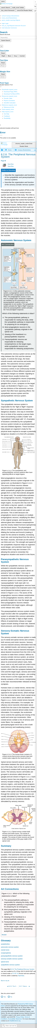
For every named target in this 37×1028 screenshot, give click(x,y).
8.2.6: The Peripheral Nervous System (22, 969)
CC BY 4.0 (15, 973)
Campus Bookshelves (24, 150)
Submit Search (5, 40)
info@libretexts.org (14, 1020)
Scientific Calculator (10, 102)
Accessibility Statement (15, 1019)
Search (4, 1025)
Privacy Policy (20, 1017)
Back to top (4, 980)
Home (10, 150)
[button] (7, 116)
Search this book (5, 34)
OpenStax (11, 164)
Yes (5, 997)
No (11, 997)
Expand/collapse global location (35, 149)
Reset (3, 53)
